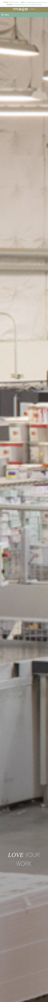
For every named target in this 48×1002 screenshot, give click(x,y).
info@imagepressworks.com (35, 2)
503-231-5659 (13, 2)
